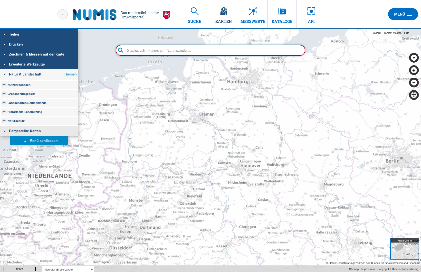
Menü (399, 14)
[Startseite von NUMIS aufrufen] (122, 15)
